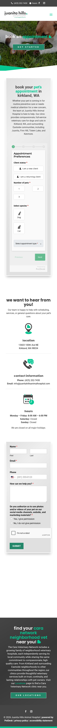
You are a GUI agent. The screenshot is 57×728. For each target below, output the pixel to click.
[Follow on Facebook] (39, 3)
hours (34, 3)
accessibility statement (41, 720)
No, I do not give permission (27, 523)
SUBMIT (16, 546)
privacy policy (21, 720)
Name (13, 446)
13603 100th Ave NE (28, 345)
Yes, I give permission (24, 519)
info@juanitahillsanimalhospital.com (32, 383)
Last (31, 456)
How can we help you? (21, 483)
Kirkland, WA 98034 (28, 348)
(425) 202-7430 (20, 3)
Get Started (28, 47)
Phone (13, 472)
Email (13, 461)
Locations (20, 683)
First (11, 456)
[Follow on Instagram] (44, 3)
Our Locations (28, 695)
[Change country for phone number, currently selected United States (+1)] (13, 477)
